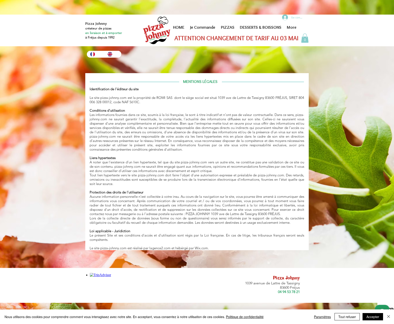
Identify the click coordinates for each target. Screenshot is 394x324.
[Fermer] (388, 316)
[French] (95, 54)
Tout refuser (347, 316)
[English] (112, 54)
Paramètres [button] (322, 316)
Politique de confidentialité (245, 316)
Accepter (372, 316)
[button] (305, 38)
